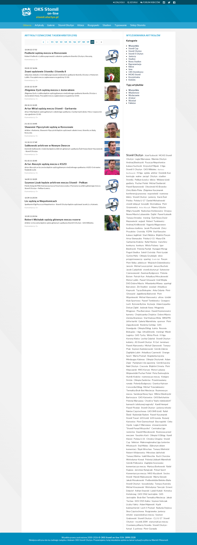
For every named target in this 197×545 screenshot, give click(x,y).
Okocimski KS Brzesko (156, 186)
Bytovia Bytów (139, 304)
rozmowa (163, 193)
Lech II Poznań (148, 507)
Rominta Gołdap (148, 324)
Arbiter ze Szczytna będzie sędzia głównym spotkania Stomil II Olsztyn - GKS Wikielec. (59, 223)
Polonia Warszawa (134, 400)
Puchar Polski (141, 183)
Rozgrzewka (151, 511)
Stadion (107, 25)
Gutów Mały (132, 255)
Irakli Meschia (148, 456)
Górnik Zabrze (161, 349)
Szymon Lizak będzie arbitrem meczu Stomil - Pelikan (56, 182)
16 (74, 42)
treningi (160, 331)
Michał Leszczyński (143, 266)
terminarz (164, 342)
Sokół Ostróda (148, 252)
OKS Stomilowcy (136, 72)
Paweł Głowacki (147, 280)
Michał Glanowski (153, 345)
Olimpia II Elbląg (157, 435)
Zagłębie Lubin (133, 352)
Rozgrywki (93, 25)
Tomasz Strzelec (134, 217)
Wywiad (132, 100)
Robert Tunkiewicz (155, 221)
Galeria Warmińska (147, 321)
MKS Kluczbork (155, 473)
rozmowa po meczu (151, 376)
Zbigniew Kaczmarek (153, 190)
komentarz (131, 449)
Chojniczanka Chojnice (145, 314)
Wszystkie (134, 46)
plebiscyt (142, 262)
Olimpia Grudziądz (148, 255)
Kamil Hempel (161, 404)
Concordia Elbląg (134, 387)
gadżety (130, 183)
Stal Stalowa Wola (152, 318)
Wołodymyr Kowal (135, 459)
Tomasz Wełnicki (161, 449)
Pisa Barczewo (143, 311)
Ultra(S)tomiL (148, 331)
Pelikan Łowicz (142, 179)
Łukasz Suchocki (134, 166)
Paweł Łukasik (164, 214)
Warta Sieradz (160, 476)
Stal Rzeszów (159, 231)
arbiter (154, 173)
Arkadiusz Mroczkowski (157, 276)
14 (65, 42)
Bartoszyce (131, 397)
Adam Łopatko (163, 304)
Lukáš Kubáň (157, 490)
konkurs (140, 245)
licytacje (151, 304)
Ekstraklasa (155, 204)
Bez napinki (160, 421)
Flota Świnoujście (161, 373)
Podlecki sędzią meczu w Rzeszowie (46, 53)
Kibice (80, 25)
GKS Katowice (145, 397)
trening (146, 217)
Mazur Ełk (160, 238)
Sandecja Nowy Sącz (143, 394)
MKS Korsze (144, 369)
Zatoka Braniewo (134, 318)
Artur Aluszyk (144, 207)
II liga (162, 166)
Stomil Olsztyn (66, 25)
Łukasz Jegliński (133, 235)
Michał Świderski (157, 183)
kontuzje (130, 176)
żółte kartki (131, 321)
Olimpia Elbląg (144, 328)
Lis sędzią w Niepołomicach (41, 201)
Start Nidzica (149, 235)
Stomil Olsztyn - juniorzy (144, 197)
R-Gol (156, 342)
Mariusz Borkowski (156, 466)
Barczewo (131, 286)
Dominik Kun (165, 173)
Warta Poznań (139, 355)
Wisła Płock (152, 335)
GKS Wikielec (150, 169)
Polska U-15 (149, 238)
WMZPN (166, 318)
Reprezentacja (135, 64)
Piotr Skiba (131, 262)
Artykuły (39, 25)
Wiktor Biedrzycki (162, 394)
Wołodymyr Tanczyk (155, 487)
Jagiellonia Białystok (146, 293)
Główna (27, 25)
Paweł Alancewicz (135, 345)
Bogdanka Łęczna (155, 355)
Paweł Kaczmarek (158, 414)
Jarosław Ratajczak (144, 469)
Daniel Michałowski (156, 200)
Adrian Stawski (142, 490)
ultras (161, 297)
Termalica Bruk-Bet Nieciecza (140, 390)
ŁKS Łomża (155, 418)
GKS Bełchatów (161, 397)
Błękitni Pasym (163, 235)
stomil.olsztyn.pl (151, 269)
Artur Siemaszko (134, 238)
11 (52, 42)
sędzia (147, 173)
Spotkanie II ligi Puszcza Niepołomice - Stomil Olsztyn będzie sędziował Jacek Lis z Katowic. (61, 204)
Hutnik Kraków (133, 376)
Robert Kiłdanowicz (135, 452)
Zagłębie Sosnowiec (154, 463)
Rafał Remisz (151, 241)
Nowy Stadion (135, 61)
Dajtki (153, 214)
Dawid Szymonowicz (161, 311)
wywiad (152, 286)
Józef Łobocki (151, 155)
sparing (147, 259)
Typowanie (121, 25)
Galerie (51, 25)
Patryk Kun (139, 276)
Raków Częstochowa (136, 411)
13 (61, 42)
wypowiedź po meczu (144, 514)
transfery (162, 241)
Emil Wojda (162, 280)
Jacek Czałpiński (134, 269)
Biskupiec (130, 331)
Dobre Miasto (164, 314)
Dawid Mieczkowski (145, 432)
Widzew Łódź (163, 179)
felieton (135, 442)
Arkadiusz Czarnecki (151, 352)
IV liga (140, 173)
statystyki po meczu (158, 521)
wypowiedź (152, 193)
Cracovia (144, 366)
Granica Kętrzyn (160, 383)
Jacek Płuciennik (152, 228)
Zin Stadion (142, 286)
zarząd (146, 176)
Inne (130, 69)
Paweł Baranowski (135, 186)
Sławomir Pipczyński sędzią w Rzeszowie (49, 127)
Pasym (164, 259)
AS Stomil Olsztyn (143, 342)
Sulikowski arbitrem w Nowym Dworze (47, 145)
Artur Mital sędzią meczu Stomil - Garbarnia (50, 108)
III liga (163, 335)
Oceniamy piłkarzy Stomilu (138, 525)
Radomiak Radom (141, 414)
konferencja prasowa (136, 193)
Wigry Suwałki (133, 210)
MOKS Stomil (135, 74)
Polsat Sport (160, 469)
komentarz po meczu (136, 466)
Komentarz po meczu (136, 473)
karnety (130, 314)
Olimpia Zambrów (142, 380)
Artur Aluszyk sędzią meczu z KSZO (46, 164)
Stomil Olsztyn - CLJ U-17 (150, 518)
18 (83, 42)
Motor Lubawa (158, 369)
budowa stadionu (134, 228)
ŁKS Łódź (144, 418)
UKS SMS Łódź (154, 411)
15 (70, 42)
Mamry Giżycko (158, 207)
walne (138, 176)
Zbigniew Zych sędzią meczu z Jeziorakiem (49, 90)
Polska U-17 (139, 200)
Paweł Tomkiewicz (151, 300)
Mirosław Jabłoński (155, 452)
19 (88, 42)
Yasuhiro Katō (142, 435)
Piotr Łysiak (162, 252)
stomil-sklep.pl (133, 204)
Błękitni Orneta (156, 366)
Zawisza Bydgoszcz (150, 273)
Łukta (155, 328)
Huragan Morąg (159, 248)
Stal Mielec (143, 445)
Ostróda (141, 231)
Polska (129, 200)
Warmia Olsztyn (159, 159)
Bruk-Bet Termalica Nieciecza (151, 497)
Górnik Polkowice (134, 463)
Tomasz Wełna (133, 456)
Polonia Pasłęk (144, 248)
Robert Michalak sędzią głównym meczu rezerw (52, 219)
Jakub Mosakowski (135, 480)
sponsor (161, 321)
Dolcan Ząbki (132, 307)
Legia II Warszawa (142, 425)
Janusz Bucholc (161, 266)
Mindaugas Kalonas (135, 359)
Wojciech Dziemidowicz (159, 262)
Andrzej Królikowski (135, 224)
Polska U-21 (139, 438)
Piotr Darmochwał (145, 421)
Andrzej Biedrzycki (135, 162)
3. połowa (137, 528)
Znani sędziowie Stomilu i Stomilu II (45, 71)
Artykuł (132, 98)
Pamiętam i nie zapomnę (144, 362)
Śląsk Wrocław (145, 449)
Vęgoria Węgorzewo (156, 224)
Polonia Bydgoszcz (142, 383)
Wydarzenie (134, 95)
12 (56, 42)
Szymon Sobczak (159, 501)
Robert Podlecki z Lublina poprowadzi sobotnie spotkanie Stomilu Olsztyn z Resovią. (58, 56)
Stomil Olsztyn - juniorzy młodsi (156, 407)
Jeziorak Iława (146, 307)
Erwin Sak (156, 259)
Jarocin (129, 266)
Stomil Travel (132, 418)
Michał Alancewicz (148, 297)
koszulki (145, 204)
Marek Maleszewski (142, 476)
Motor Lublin (132, 280)
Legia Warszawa (142, 159)
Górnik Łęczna (163, 362)
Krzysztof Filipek (151, 166)
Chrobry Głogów (154, 438)
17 (79, 42)
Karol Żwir (162, 197)
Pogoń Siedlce (133, 252)
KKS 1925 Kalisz (142, 501)
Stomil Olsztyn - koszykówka (139, 483)
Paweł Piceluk (133, 407)
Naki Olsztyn (132, 366)
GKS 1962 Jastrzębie (148, 494)
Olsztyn (153, 176)
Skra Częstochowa (135, 511)
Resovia (163, 328)
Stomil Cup (133, 48)
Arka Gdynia (158, 290)
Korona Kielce (133, 338)
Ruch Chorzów (163, 456)
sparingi (167, 283)
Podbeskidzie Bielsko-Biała (158, 480)
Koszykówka (134, 77)
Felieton (132, 103)
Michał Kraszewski (135, 487)
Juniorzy (132, 56)
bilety (129, 197)
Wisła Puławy (151, 245)
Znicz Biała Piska (134, 190)
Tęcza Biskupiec (143, 290)
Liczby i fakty (132, 504)
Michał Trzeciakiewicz (153, 387)
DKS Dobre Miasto (135, 283)
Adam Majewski (147, 504)
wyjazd (142, 221)
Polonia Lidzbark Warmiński (158, 459)
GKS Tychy (140, 335)
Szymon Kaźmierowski (142, 349)
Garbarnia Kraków (134, 241)
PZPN (149, 231)
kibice (152, 179)
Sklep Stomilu (137, 25)
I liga (139, 331)
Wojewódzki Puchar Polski (138, 373)
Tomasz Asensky (163, 483)
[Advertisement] (119, 13)
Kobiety (132, 80)
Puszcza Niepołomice (155, 162)
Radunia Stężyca (164, 507)
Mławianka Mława (154, 283)
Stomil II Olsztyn (136, 53)
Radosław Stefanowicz (152, 210)
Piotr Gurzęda (150, 528)
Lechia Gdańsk (148, 338)
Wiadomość (134, 92)
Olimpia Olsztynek (155, 359)
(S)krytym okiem (157, 445)
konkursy (130, 245)
